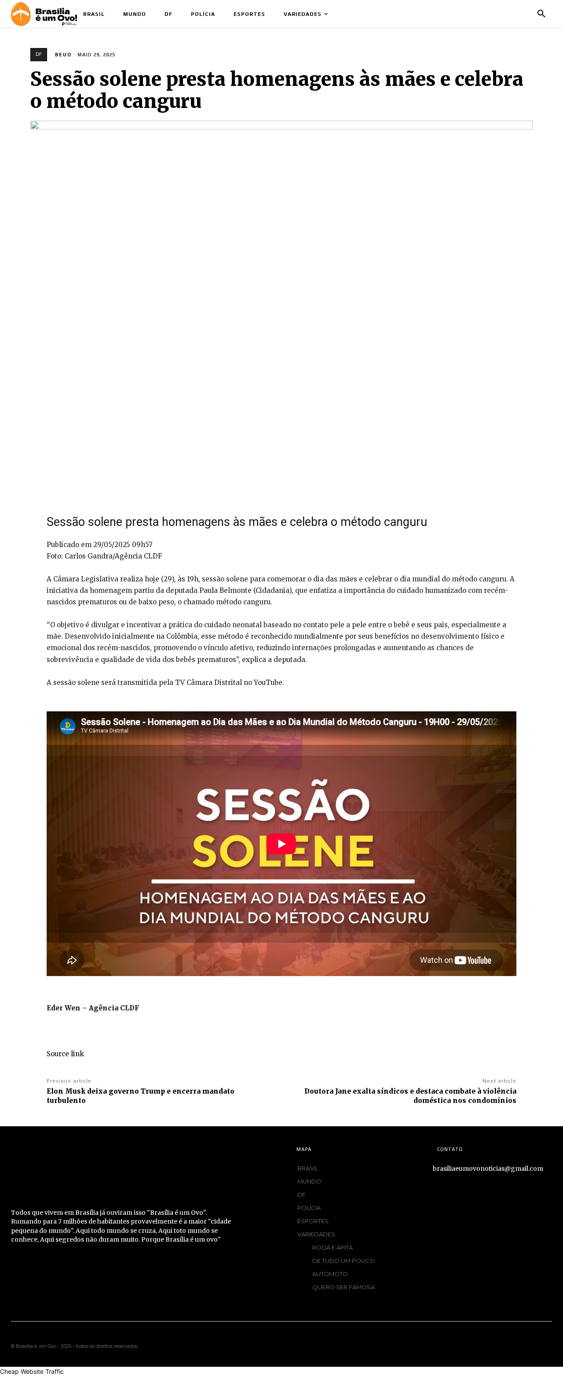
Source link (65, 1054)
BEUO (63, 54)
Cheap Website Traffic (32, 1371)
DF (39, 54)
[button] (541, 14)
